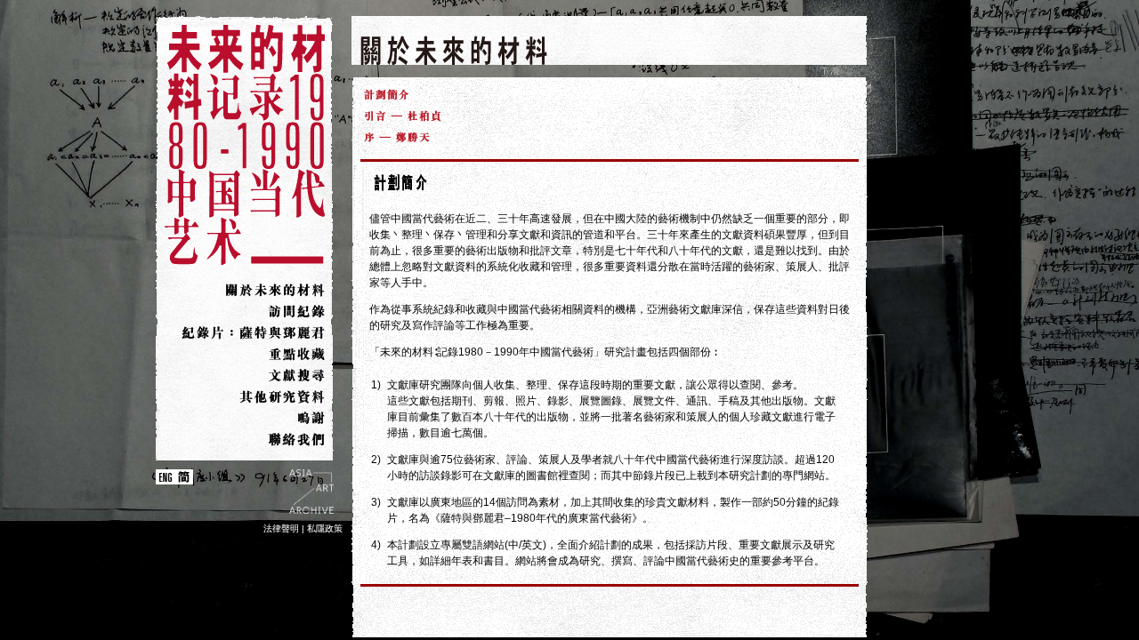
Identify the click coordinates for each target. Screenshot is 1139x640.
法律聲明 (281, 528)
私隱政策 (325, 528)
